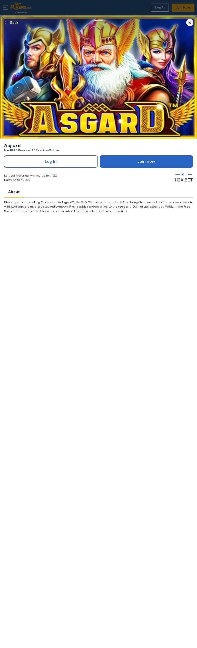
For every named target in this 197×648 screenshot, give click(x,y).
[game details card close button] (189, 22)
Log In (51, 161)
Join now (146, 161)
